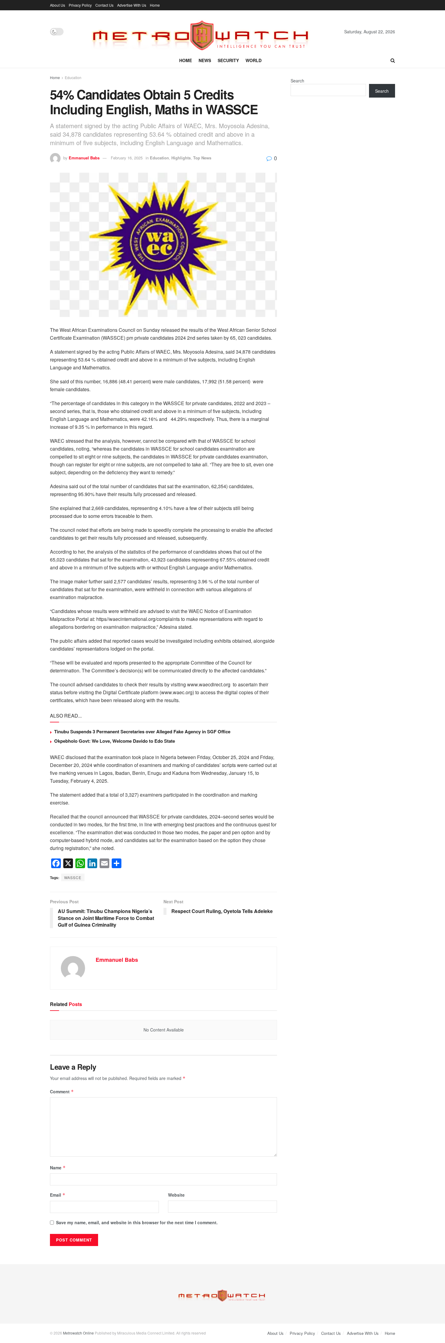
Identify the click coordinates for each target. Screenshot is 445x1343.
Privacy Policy (80, 5)
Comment (62, 1091)
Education (73, 77)
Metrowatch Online (78, 1332)
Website (176, 1195)
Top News (202, 158)
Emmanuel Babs (84, 158)
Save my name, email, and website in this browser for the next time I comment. (137, 1222)
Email (57, 1195)
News (205, 60)
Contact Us (104, 5)
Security (228, 60)
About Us (57, 5)
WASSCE (72, 877)
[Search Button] (393, 60)
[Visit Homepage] (204, 31)
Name (58, 1168)
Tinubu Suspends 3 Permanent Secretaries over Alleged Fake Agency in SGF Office (142, 731)
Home (155, 5)
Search (297, 81)
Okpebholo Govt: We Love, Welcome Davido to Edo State (114, 741)
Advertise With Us (131, 5)
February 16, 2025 (127, 158)
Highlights (181, 158)
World (254, 60)
